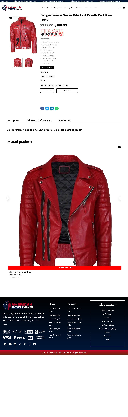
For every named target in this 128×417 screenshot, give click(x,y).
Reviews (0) (65, 120)
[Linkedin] (34, 344)
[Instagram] (19, 344)
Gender (44, 71)
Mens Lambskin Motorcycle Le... (20, 272)
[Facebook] (5, 344)
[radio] (43, 76)
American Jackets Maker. (59, 352)
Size (42, 80)
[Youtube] (10, 344)
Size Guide (47, 67)
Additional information (39, 120)
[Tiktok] (29, 344)
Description (13, 120)
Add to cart (67, 90)
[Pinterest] (15, 344)
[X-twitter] (24, 344)
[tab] (13, 120)
